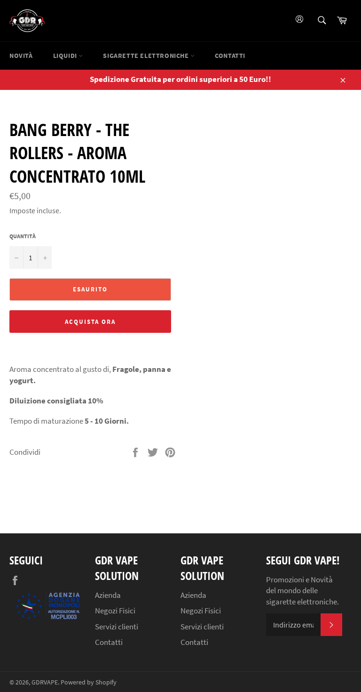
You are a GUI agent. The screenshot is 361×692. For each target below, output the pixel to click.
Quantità (22, 236)
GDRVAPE (44, 682)
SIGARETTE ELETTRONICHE (146, 55)
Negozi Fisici (115, 610)
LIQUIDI (66, 55)
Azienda (108, 595)
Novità (21, 55)
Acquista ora (90, 322)
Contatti (230, 55)
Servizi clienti (116, 626)
